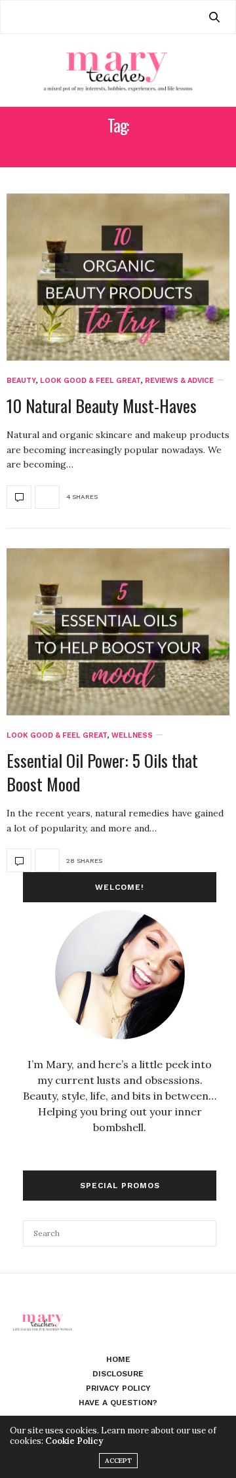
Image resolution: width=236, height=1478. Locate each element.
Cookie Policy (74, 1441)
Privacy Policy (118, 1388)
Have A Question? (118, 1402)
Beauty (21, 380)
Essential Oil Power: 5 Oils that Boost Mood (102, 772)
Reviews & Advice (179, 380)
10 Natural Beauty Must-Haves (102, 405)
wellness (132, 735)
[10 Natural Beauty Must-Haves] (118, 277)
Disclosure (118, 1373)
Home (118, 1359)
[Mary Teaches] (118, 70)
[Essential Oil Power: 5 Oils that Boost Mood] (118, 631)
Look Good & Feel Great (90, 380)
